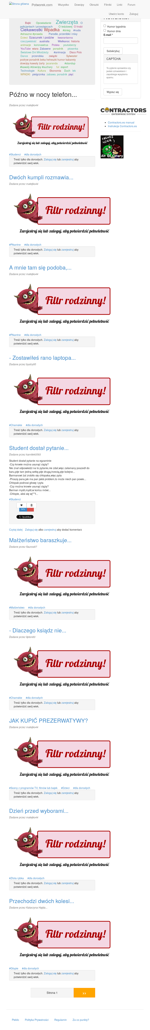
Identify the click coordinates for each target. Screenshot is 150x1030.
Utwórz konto (116, 14)
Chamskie (16, 425)
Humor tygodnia (116, 26)
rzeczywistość (28, 41)
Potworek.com (42, 4)
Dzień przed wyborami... (38, 810)
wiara (35, 48)
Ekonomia (55, 70)
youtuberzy (69, 45)
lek (74, 70)
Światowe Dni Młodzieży (34, 52)
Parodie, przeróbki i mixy (63, 34)
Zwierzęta (67, 21)
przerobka (38, 56)
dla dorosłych (33, 154)
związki (53, 56)
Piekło (15, 1020)
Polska (55, 45)
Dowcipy (79, 4)
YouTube (25, 48)
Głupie (14, 968)
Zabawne (45, 48)
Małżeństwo (18, 607)
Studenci (16, 154)
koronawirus (41, 45)
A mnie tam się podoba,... (40, 267)
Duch (67, 70)
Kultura (42, 70)
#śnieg (66, 30)
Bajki (28, 23)
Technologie (27, 70)
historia (75, 41)
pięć (71, 74)
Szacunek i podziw (41, 37)
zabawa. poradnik (57, 74)
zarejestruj (67, 159)
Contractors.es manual (121, 122)
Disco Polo (76, 52)
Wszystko (63, 4)
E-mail (108, 35)
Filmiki (107, 4)
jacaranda (52, 63)
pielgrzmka (38, 74)
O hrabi (78, 26)
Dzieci (24, 37)
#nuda (77, 30)
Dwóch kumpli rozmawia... (41, 177)
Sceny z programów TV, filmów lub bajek (34, 788)
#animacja (60, 52)
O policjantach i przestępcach (51, 24)
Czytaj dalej (15, 529)
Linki (119, 4)
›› (84, 993)
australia (44, 41)
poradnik (58, 48)
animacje (25, 45)
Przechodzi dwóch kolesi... (41, 901)
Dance (24, 56)
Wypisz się (113, 92)
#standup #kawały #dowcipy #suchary (47, 65)
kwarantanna (65, 37)
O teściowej (65, 26)
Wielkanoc (64, 41)
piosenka (73, 48)
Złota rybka (17, 878)
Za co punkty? (81, 1020)
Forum (131, 4)
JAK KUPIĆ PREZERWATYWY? (48, 720)
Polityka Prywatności (36, 1020)
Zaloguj (134, 14)
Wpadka (52, 29)
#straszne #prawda (31, 34)
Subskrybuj (113, 51)
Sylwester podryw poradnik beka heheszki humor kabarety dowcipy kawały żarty (48, 59)
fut (57, 67)
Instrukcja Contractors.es (122, 126)
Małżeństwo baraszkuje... (40, 540)
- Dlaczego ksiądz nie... (37, 630)
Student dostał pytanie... (39, 448)
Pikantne (16, 244)
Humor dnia (114, 31)
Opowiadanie (43, 23)
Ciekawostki (31, 29)
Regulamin (60, 1020)
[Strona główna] (20, 3)
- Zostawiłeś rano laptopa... (42, 357)
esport (64, 67)
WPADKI (25, 74)
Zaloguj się (50, 159)
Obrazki (94, 4)
